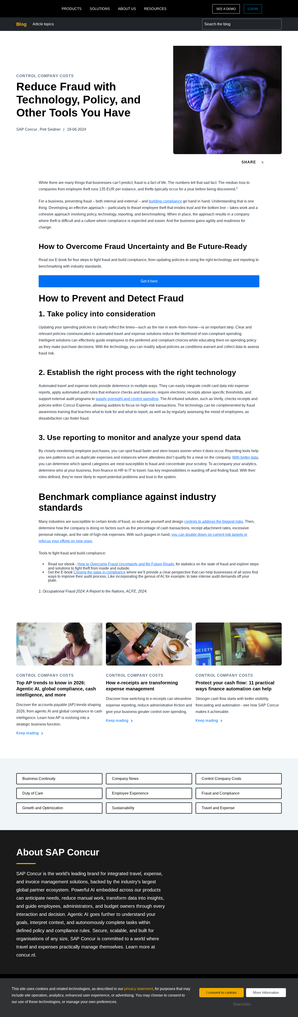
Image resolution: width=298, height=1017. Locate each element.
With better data (245, 457)
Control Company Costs (221, 779)
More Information (266, 992)
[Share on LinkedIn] (280, 162)
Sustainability (123, 808)
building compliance (165, 201)
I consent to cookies (221, 992)
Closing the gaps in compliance (99, 572)
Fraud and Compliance (221, 793)
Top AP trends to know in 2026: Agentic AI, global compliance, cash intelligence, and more (56, 688)
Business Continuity (38, 779)
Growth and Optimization (42, 808)
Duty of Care (32, 793)
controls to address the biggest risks (213, 521)
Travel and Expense (218, 808)
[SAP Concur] (37, 8)
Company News (125, 779)
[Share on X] (263, 162)
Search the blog (215, 21)
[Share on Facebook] (271, 162)
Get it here (149, 281)
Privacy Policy (242, 1004)
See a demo (226, 9)
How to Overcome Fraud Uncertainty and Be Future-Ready (126, 564)
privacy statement (138, 989)
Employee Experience (130, 793)
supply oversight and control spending (127, 399)
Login (253, 9)
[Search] (276, 24)
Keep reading (28, 733)
